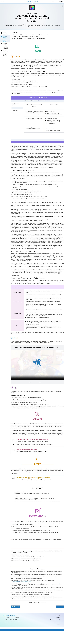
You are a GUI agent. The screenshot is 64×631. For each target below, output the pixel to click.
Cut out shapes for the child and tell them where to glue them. (25, 560)
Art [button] (13, 112)
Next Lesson (60, 606)
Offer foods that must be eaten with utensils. (22, 528)
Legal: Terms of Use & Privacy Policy (12, 621)
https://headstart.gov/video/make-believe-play (51, 583)
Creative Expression (32, 13)
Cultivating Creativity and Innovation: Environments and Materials (5, 46)
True (13, 542)
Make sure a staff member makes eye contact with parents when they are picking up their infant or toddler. (35, 526)
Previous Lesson (15, 606)
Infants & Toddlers (32, 12)
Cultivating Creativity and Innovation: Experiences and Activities (6, 39)
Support (53, 1)
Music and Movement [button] (17, 107)
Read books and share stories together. (20, 554)
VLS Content (58, 615)
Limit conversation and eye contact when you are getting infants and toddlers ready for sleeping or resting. (35, 532)
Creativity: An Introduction (5, 33)
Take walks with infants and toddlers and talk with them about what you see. (28, 556)
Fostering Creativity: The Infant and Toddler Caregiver (5, 53)
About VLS (58, 617)
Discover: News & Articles (55, 619)
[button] (35, 140)
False (13, 544)
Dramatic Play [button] (15, 110)
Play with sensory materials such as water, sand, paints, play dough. (26, 558)
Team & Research (56, 622)
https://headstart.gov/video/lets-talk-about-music (21, 581)
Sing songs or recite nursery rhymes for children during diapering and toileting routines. (31, 530)
